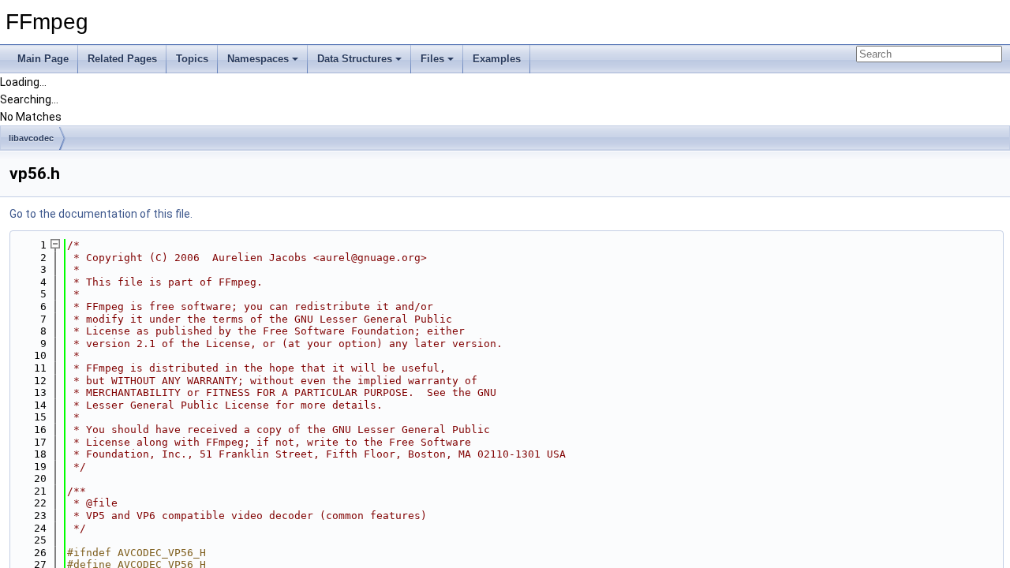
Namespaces (258, 59)
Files (432, 59)
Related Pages (122, 59)
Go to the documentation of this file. (101, 213)
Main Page (43, 59)
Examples (497, 59)
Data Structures (354, 59)
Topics (192, 59)
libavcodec (31, 138)
